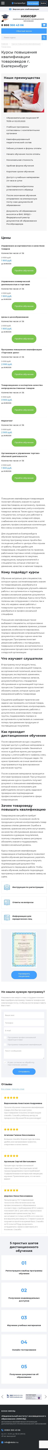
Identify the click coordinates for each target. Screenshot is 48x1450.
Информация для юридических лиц (22, 917)
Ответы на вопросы (23, 902)
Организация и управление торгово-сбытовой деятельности (20, 455)
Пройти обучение (24, 270)
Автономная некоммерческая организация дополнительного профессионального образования (23, 1420)
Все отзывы (6, 1089)
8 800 (12, 25)
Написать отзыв (18, 1089)
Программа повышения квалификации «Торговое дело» (21, 351)
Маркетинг (7, 421)
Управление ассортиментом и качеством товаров (22, 247)
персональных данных (18, 1065)
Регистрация (33, 3)
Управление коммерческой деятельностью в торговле (15, 283)
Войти (43, 3)
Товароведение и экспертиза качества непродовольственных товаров (21, 386)
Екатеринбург (20, 3)
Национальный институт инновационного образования (28, 18)
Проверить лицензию (24, 974)
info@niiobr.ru (11, 1442)
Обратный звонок (24, 31)
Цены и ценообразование (15, 317)
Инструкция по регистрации (28, 887)
